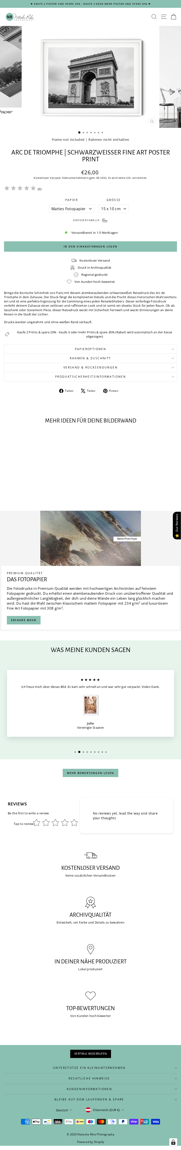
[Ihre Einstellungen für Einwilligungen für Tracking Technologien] (173, 1142)
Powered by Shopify (90, 1142)
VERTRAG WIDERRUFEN (90, 1054)
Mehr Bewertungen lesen (90, 773)
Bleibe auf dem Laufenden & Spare (89, 1099)
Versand (55, 178)
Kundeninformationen (89, 1089)
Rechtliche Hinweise (89, 1078)
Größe (114, 200)
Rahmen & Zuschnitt (90, 358)
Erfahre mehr (23, 620)
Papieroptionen (90, 349)
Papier (71, 200)
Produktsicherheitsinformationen (90, 377)
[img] (20, 188)
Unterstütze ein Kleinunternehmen (89, 1068)
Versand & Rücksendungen (90, 367)
